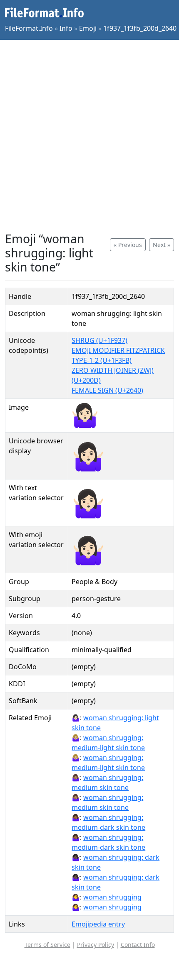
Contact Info (138, 945)
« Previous (128, 245)
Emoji (88, 28)
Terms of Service (47, 945)
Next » (161, 245)
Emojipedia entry (98, 924)
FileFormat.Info (29, 28)
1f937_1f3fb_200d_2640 (140, 28)
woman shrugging (112, 897)
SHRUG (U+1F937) (99, 340)
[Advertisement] (89, 135)
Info (66, 28)
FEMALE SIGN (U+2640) (107, 390)
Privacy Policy (95, 945)
